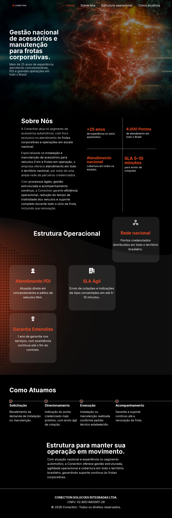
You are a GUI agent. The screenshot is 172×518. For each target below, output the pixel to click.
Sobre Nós (87, 5)
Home (70, 5)
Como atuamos (149, 5)
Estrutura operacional (116, 5)
